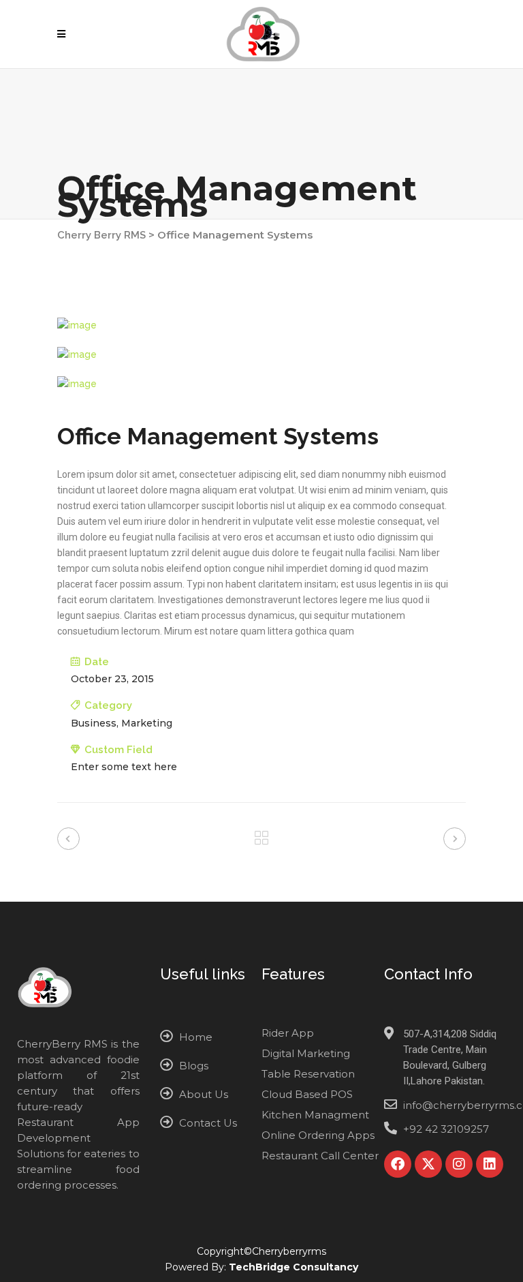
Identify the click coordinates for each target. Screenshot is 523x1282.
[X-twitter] (428, 1164)
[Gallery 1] (261, 325)
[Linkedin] (489, 1164)
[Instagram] (459, 1164)
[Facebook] (397, 1164)
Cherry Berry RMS (101, 235)
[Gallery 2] (261, 355)
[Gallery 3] (261, 384)
